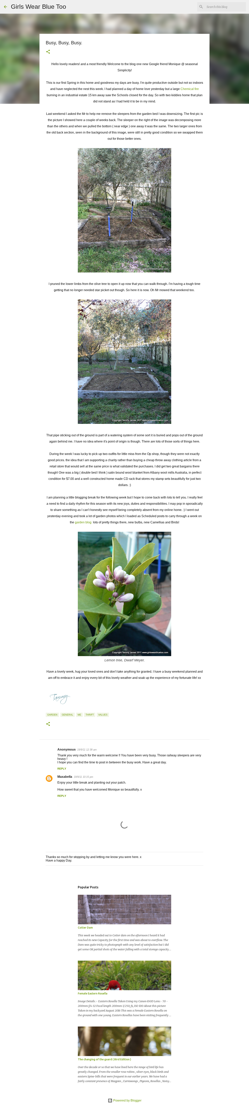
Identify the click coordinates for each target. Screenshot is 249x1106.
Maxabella (64, 776)
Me (79, 714)
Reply (61, 768)
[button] (48, 52)
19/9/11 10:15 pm (83, 776)
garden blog (83, 522)
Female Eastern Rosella (92, 993)
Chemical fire (190, 89)
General (67, 714)
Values (102, 714)
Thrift (90, 714)
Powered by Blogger (126, 1100)
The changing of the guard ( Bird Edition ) (104, 1059)
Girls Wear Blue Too (38, 6)
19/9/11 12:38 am (87, 749)
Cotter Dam (85, 927)
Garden (52, 714)
